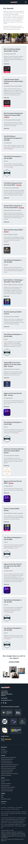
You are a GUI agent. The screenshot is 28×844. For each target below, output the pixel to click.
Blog (2, 795)
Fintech (3, 781)
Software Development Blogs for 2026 (8, 817)
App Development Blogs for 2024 (12, 819)
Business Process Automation (8, 768)
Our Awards (4, 752)
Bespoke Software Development (8, 757)
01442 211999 (4, 698)
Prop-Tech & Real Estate (7, 790)
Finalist (6, 117)
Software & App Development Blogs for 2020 (12, 824)
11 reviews (3, 740)
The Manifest (10, 148)
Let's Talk (3, 803)
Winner (6, 231)
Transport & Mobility (6, 783)
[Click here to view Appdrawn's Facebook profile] (3, 703)
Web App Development (6, 761)
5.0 (2, 739)
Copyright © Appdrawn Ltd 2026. (7, 830)
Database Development (6, 771)
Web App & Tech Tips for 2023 (15, 813)
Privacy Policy (7, 809)
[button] (6, 63)
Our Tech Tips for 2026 (5, 811)
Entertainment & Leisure (7, 789)
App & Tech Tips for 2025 (15, 811)
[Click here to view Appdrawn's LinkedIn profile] (5, 703)
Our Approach (4, 751)
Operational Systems (6, 775)
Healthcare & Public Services (8, 787)
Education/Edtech (5, 780)
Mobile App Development (7, 759)
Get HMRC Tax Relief (6, 799)
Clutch (11, 166)
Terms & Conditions (15, 809)
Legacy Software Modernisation (8, 766)
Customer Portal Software (7, 770)
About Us (3, 749)
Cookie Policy (3, 807)
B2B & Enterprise (5, 785)
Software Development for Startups (9, 773)
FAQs (2, 797)
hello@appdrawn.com (6, 700)
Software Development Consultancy (9, 764)
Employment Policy (11, 807)
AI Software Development (7, 762)
